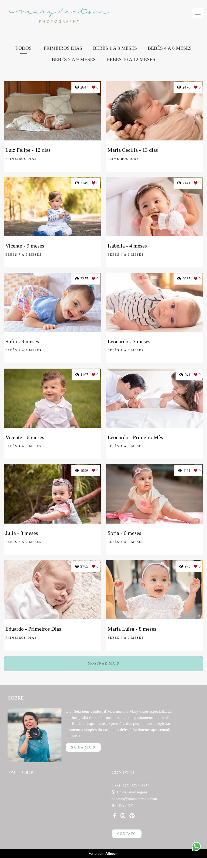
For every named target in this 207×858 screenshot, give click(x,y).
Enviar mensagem (132, 792)
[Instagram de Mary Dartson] (122, 815)
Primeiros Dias (63, 48)
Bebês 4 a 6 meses (170, 48)
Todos (23, 48)
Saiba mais (83, 747)
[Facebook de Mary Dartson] (114, 815)
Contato (126, 834)
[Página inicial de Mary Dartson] (59, 15)
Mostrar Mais (103, 663)
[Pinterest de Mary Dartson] (131, 815)
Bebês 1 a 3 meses (115, 48)
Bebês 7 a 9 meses (74, 59)
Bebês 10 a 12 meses (130, 59)
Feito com (104, 854)
